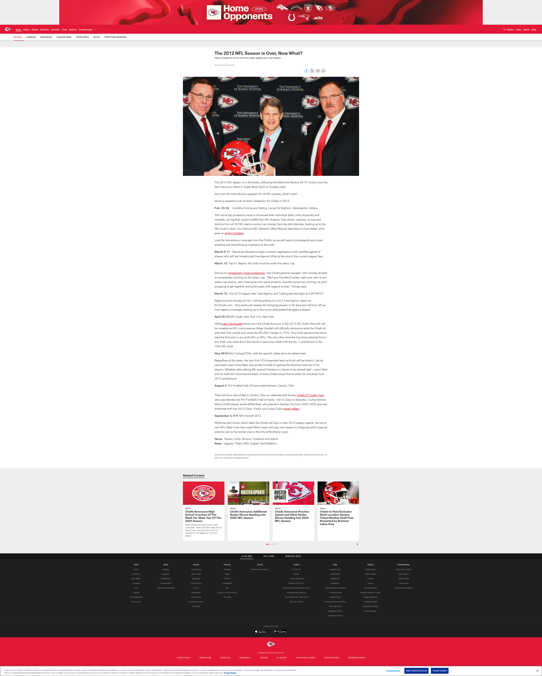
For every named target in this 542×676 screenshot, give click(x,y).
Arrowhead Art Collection (296, 592)
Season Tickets (370, 574)
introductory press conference (246, 272)
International (165, 578)
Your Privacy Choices (305, 658)
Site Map (264, 658)
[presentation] (358, 544)
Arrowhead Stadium (335, 616)
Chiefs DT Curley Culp (310, 395)
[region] (271, 671)
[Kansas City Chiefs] (271, 644)
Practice (227, 578)
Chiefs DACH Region (403, 569)
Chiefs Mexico (403, 574)
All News (165, 569)
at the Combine (234, 233)
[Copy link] (323, 71)
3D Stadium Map (335, 592)
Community (196, 597)
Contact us (225, 658)
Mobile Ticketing (370, 588)
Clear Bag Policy (335, 606)
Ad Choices (282, 658)
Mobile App (335, 578)
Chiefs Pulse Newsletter (166, 588)
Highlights (196, 578)
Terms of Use (205, 658)
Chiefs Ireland (403, 583)
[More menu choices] (95, 29)
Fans (227, 588)
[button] (267, 544)
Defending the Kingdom (260, 569)
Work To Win (196, 574)
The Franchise (196, 569)
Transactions (136, 574)
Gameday (227, 569)
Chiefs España (403, 578)
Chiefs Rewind (196, 583)
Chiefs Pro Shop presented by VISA (296, 588)
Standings (136, 583)
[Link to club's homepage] (8, 29)
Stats (136, 588)
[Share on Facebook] (306, 72)
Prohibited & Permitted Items (335, 602)
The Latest (196, 606)
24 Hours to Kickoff (196, 602)
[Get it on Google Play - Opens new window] (280, 632)
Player (227, 574)
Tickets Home (370, 569)
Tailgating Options (370, 597)
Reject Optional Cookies (416, 671)
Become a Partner (296, 602)
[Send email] (318, 72)
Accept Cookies (440, 671)
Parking (370, 583)
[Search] (504, 29)
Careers (296, 574)
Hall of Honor (136, 602)
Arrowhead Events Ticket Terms (296, 597)
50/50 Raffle (335, 574)
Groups (370, 578)
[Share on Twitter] (312, 72)
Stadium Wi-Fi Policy (296, 583)
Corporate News (166, 583)
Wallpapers (335, 583)
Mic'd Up (196, 588)
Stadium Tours (335, 597)
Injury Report (136, 578)
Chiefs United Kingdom (403, 588)
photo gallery (292, 408)
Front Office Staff (136, 597)
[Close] (537, 671)
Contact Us (296, 569)
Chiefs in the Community (227, 592)
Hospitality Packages (370, 606)
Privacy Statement (296, 578)
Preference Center (356, 658)
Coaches (136, 592)
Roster (136, 569)
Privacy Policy (183, 658)
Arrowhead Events (370, 602)
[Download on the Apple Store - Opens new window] (261, 631)
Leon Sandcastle (232, 323)
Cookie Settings (331, 658)
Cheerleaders (196, 592)
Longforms (165, 574)
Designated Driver (335, 611)
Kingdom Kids (335, 569)
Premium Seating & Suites (370, 592)
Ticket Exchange (370, 611)
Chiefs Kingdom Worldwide (335, 588)
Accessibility (245, 658)
